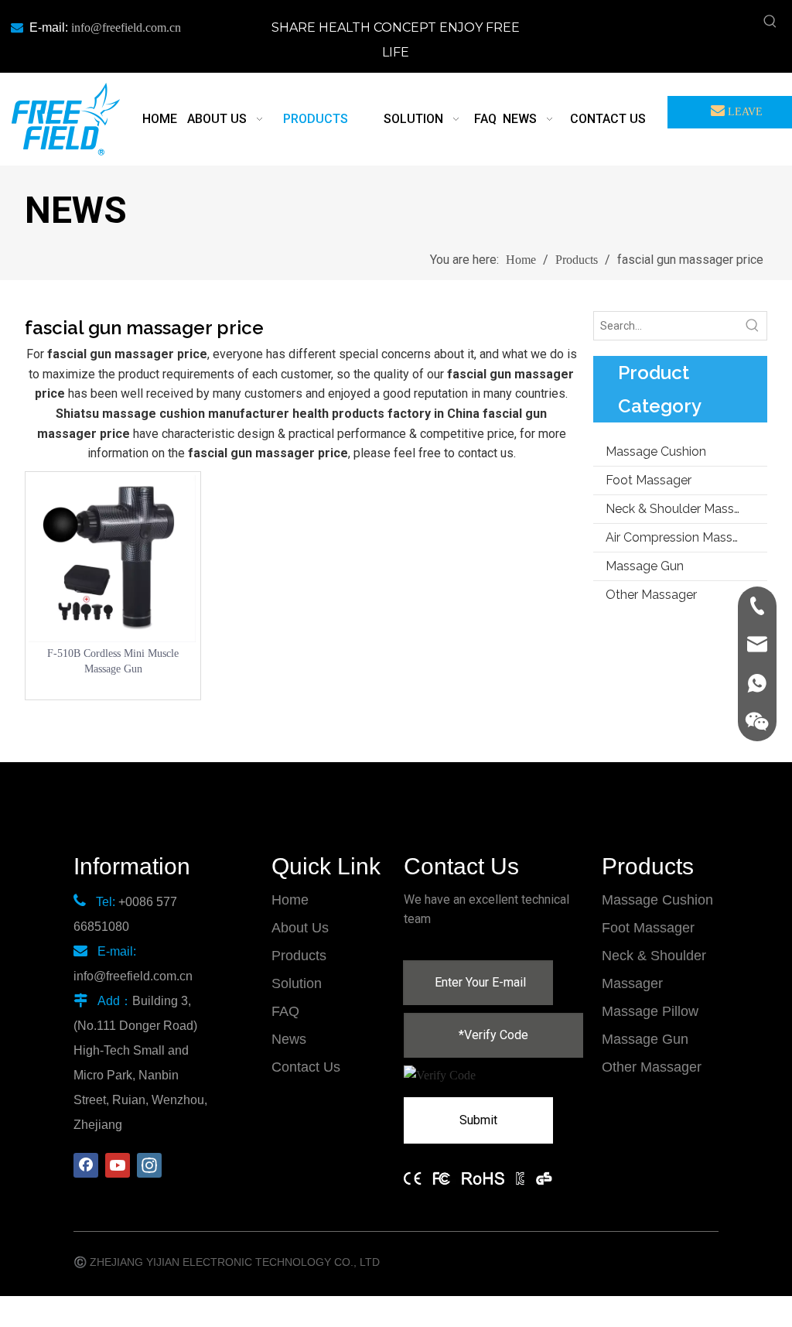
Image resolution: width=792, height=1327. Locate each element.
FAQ (285, 1011)
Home (290, 900)
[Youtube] (117, 1165)
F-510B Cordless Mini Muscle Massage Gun (113, 661)
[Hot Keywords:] (770, 22)
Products (298, 955)
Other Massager (651, 594)
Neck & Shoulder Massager (683, 508)
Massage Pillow (650, 1011)
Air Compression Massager (682, 537)
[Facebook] (85, 1165)
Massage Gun (645, 566)
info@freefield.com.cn (126, 27)
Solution (296, 983)
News (288, 1039)
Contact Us (305, 1067)
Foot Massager (648, 480)
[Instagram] (149, 1165)
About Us (300, 927)
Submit (478, 1120)
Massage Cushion (656, 451)
